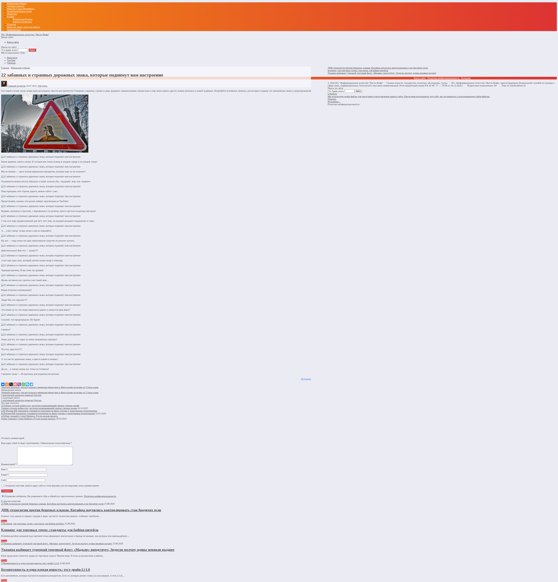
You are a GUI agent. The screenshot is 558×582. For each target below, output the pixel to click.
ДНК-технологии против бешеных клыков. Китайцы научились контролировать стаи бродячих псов (81, 510)
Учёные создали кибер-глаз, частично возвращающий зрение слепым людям (39, 408)
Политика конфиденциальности (100, 496)
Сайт (3, 480)
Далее (4, 521)
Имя (4, 469)
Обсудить (42, 86)
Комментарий (9, 464)
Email (4, 475)
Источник (306, 379)
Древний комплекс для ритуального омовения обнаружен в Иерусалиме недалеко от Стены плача (49, 387)
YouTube (11, 60)
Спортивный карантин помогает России (21, 395)
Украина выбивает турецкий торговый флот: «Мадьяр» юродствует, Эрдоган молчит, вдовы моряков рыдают (88, 550)
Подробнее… (334, 101)
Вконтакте (12, 57)
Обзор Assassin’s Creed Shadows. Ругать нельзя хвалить (28, 418)
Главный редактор (17, 86)
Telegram (11, 63)
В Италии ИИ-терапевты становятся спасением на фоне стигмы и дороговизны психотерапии (48, 413)
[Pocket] (15, 384)
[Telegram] (31, 384)
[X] (11, 384)
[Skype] (27, 384)
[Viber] (19, 384)
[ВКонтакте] (3, 384)
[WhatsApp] (23, 384)
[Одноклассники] (7, 384)
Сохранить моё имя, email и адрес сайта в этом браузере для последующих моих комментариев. (52, 485)
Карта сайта (420, 78)
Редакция (466, 78)
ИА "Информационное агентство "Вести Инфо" (25, 34)
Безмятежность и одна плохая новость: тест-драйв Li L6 (45, 569)
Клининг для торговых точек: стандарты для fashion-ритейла (49, 530)
